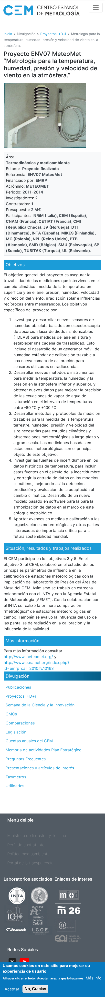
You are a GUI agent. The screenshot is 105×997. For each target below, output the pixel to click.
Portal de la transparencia (30, 862)
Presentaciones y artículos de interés (40, 767)
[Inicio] (41, 12)
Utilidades (15, 785)
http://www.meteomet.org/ (28, 656)
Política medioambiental (28, 853)
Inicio (8, 34)
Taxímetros (16, 776)
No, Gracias (35, 989)
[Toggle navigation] (96, 7)
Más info (94, 978)
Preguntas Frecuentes (26, 758)
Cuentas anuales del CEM (29, 740)
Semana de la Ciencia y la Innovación (40, 704)
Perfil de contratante (25, 844)
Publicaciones (18, 687)
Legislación (16, 732)
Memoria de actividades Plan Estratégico (44, 749)
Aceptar (12, 989)
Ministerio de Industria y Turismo (36, 835)
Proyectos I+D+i (53, 34)
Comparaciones (20, 723)
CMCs (11, 714)
